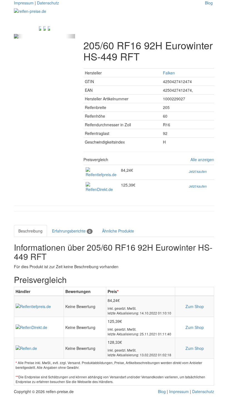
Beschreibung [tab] (30, 231)
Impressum (24, 3)
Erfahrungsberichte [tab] (71, 231)
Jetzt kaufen (198, 171)
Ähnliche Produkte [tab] (118, 231)
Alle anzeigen (202, 160)
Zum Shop (194, 306)
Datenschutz (48, 3)
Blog (209, 3)
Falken (169, 73)
